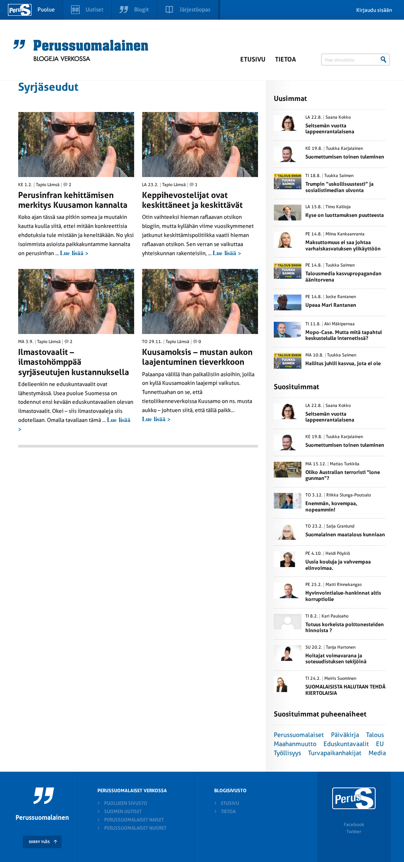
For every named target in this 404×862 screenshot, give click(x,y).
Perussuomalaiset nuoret (135, 828)
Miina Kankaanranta (345, 234)
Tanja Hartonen (340, 647)
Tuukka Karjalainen (344, 148)
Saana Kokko (338, 117)
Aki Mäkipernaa (339, 324)
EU (380, 744)
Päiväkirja (345, 735)
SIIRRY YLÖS (39, 842)
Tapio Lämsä (48, 185)
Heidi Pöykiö (337, 553)
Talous (375, 735)
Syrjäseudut (48, 86)
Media (377, 753)
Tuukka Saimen (339, 176)
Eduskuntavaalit (346, 744)
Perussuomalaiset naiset (134, 820)
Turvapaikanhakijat (334, 753)
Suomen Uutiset (123, 811)
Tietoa (285, 59)
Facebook (354, 824)
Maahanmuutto (295, 744)
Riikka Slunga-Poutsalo (348, 495)
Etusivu (253, 59)
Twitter (353, 831)
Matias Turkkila (344, 464)
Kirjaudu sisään (374, 10)
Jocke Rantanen (340, 297)
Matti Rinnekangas (343, 584)
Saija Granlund (340, 526)
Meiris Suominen (340, 678)
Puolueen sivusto (125, 803)
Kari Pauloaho (335, 616)
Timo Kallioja (338, 207)
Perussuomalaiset (299, 735)
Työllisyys (287, 753)
